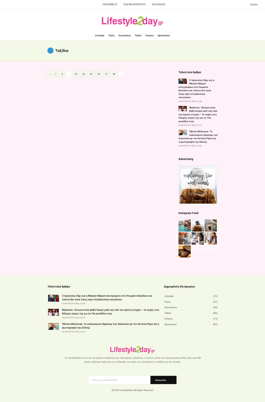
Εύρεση (254, 4)
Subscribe (161, 380)
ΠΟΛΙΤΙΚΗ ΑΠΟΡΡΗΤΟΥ (134, 4)
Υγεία (111, 35)
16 (98, 74)
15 (91, 74)
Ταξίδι (138, 35)
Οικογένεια (124, 35)
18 (114, 74)
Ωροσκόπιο (164, 35)
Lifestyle (99, 35)
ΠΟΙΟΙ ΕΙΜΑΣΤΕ (109, 4)
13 (76, 74)
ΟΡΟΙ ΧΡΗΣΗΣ (158, 4)
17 (106, 74)
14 (83, 74)
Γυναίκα (149, 35)
